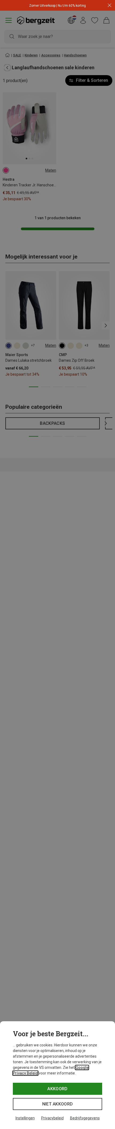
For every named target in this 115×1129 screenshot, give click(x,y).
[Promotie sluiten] (109, 5)
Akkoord (57, 1088)
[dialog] (57, 1075)
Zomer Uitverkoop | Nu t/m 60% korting (57, 5)
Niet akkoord (57, 1104)
